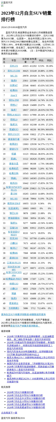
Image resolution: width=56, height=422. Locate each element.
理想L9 (13, 119)
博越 (13, 293)
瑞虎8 (14, 80)
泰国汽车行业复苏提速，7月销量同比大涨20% (30, 363)
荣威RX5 (13, 129)
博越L (14, 178)
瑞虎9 (14, 298)
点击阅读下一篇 (9, 413)
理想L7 (13, 105)
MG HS (14, 198)
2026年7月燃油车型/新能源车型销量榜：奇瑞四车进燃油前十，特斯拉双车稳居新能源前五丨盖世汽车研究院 (31, 345)
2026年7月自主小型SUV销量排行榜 (25, 401)
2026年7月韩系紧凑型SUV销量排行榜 (26, 407)
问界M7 (14, 85)
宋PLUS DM (14, 71)
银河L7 (13, 248)
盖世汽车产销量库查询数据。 (25, 326)
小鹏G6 (14, 243)
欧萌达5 (14, 144)
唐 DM (13, 193)
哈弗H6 (14, 90)
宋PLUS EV (14, 134)
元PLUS (14, 66)
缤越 (13, 154)
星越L (14, 158)
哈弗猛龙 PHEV (14, 279)
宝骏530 (14, 228)
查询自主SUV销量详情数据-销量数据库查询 (23, 314)
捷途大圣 (13, 163)
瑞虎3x (13, 223)
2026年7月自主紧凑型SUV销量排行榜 (26, 404)
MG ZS (13, 76)
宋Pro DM (14, 100)
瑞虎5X (14, 124)
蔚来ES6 (14, 258)
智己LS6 (14, 213)
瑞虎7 (14, 110)
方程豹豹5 (14, 308)
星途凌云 (13, 303)
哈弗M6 (14, 253)
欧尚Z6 (13, 183)
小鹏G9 (14, 288)
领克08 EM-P (13, 203)
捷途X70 (13, 149)
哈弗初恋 (13, 168)
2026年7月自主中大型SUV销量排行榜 (26, 398)
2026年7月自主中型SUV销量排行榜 (25, 395)
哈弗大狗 (13, 173)
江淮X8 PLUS (14, 263)
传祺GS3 (13, 283)
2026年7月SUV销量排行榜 (20, 392)
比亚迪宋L (13, 208)
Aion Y (13, 95)
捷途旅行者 (14, 139)
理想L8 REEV (14, 115)
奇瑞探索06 (14, 218)
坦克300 (14, 238)
